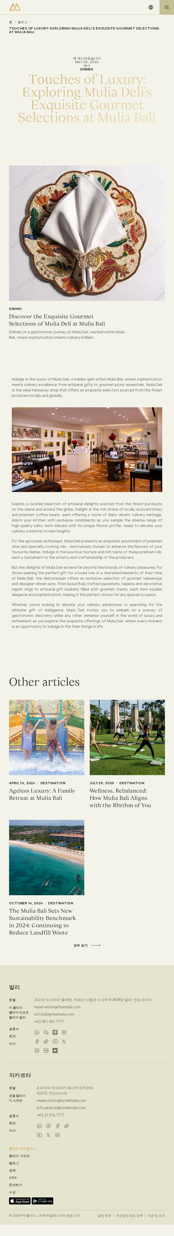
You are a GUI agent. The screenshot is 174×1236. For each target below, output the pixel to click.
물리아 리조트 (19, 1012)
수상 (12, 1192)
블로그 (23, 22)
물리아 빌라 (17, 1017)
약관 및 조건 (156, 1215)
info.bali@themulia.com (54, 1014)
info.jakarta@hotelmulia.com (61, 1107)
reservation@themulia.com (57, 1006)
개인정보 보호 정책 (129, 1215)
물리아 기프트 (19, 1156)
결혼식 (14, 1029)
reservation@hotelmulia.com (61, 1100)
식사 (12, 1043)
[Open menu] (167, 7)
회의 (12, 1036)
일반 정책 (104, 1215)
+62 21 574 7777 (51, 1114)
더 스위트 (15, 1100)
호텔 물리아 (17, 1095)
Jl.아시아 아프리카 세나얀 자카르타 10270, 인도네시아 (65, 1090)
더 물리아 (15, 1007)
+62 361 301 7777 (49, 1021)
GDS (13, 1177)
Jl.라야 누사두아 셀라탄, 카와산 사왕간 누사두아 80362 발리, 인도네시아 (93, 999)
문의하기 (15, 1185)
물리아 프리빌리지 (22, 1148)
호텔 (12, 1000)
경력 (12, 1170)
